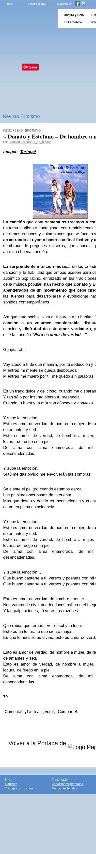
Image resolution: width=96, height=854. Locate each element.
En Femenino (73, 22)
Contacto (11, 784)
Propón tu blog (37, 3)
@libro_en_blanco (38, 142)
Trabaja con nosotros (19, 788)
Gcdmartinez (17, 142)
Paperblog (27, 18)
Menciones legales (64, 788)
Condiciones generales (67, 784)
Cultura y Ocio (74, 15)
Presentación (60, 779)
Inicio (9, 3)
